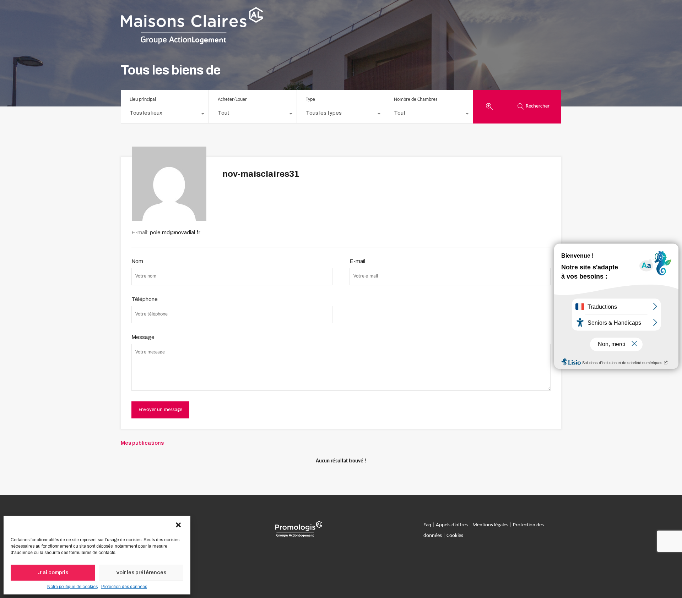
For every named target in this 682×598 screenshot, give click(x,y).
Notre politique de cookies (72, 586)
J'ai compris (53, 572)
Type (310, 99)
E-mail (357, 261)
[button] (179, 525)
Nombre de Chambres (415, 99)
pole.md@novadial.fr (175, 232)
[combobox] (165, 114)
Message (143, 337)
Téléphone (144, 299)
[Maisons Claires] (192, 41)
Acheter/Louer (232, 99)
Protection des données (124, 586)
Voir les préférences (141, 572)
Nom (137, 261)
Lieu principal (143, 99)
